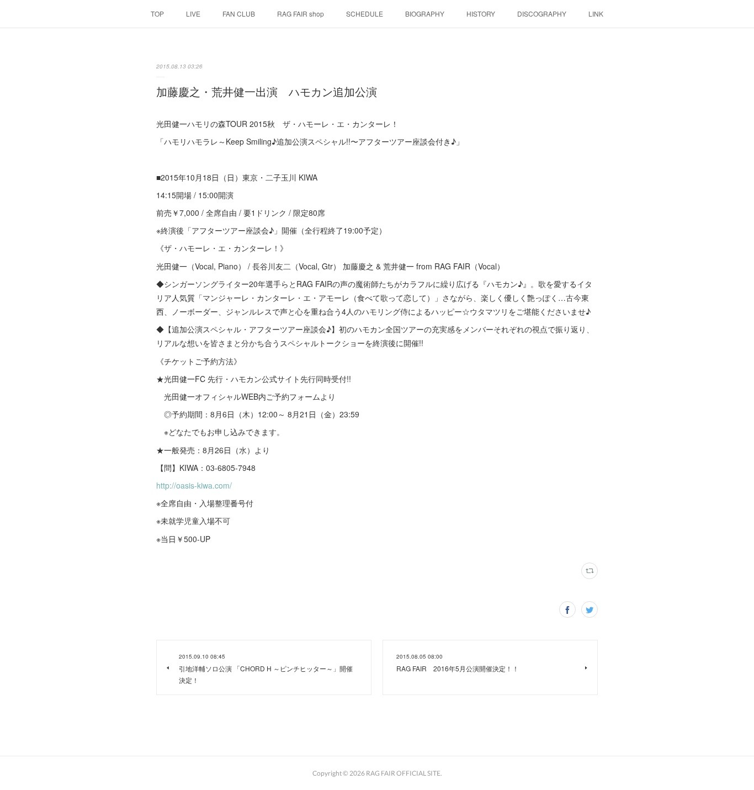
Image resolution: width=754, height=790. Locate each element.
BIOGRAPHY (424, 13)
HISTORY (480, 13)
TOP (157, 13)
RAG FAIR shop (300, 13)
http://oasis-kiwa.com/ (194, 485)
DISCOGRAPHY (541, 13)
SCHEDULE (364, 13)
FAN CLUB (238, 13)
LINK (595, 13)
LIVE (193, 13)
